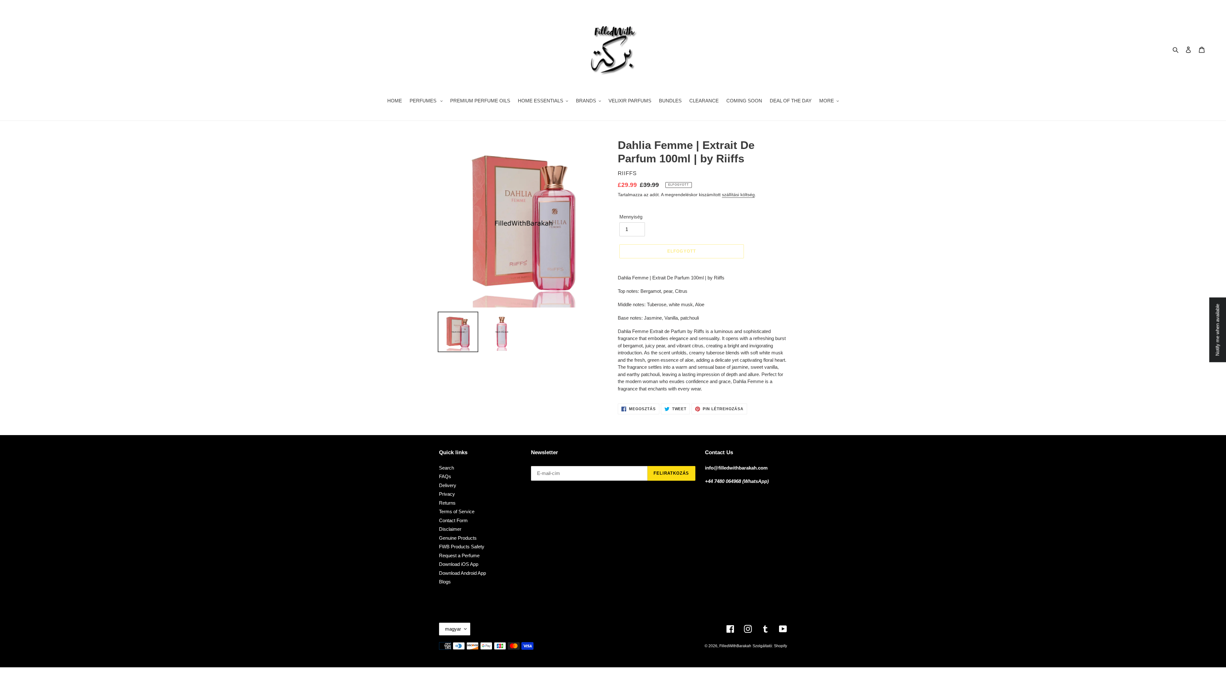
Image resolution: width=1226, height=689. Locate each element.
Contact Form (453, 520)
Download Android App (462, 573)
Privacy (447, 494)
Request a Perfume (459, 555)
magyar (453, 629)
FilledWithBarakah (735, 646)
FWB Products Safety (461, 546)
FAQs (445, 476)
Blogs (445, 581)
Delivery (447, 485)
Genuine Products (458, 538)
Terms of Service (456, 511)
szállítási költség (738, 194)
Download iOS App (458, 564)
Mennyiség (630, 216)
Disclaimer (450, 529)
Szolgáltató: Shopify (770, 646)
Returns (447, 503)
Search (446, 467)
